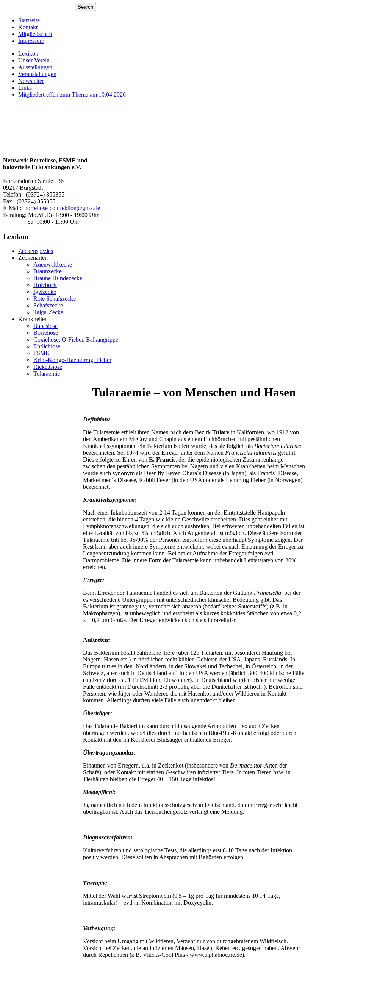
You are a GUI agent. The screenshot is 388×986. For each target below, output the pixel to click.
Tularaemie (46, 373)
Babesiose (45, 326)
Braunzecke (47, 271)
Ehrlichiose (46, 346)
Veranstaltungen (37, 74)
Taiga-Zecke (48, 312)
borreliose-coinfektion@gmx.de (62, 208)
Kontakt (28, 27)
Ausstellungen (35, 67)
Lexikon (28, 53)
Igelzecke (44, 292)
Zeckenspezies (35, 251)
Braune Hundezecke (57, 278)
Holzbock (45, 285)
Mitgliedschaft (35, 34)
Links (25, 87)
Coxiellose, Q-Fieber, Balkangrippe (75, 339)
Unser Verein (34, 60)
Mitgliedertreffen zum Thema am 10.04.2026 (72, 94)
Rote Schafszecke (54, 298)
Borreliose (45, 332)
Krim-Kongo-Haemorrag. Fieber (72, 360)
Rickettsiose (47, 367)
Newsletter (31, 81)
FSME (41, 353)
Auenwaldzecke (52, 264)
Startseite (29, 20)
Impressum (31, 40)
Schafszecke (48, 305)
